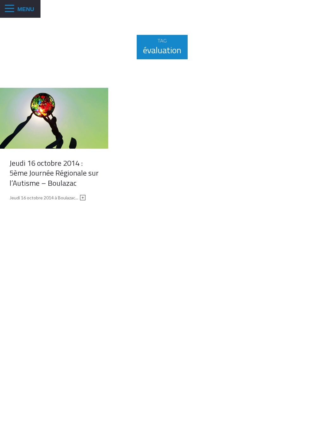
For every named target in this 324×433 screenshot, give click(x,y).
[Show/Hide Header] (9, 9)
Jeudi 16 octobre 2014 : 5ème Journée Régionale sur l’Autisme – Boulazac (54, 172)
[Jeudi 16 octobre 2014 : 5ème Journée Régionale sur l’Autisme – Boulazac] (54, 117)
